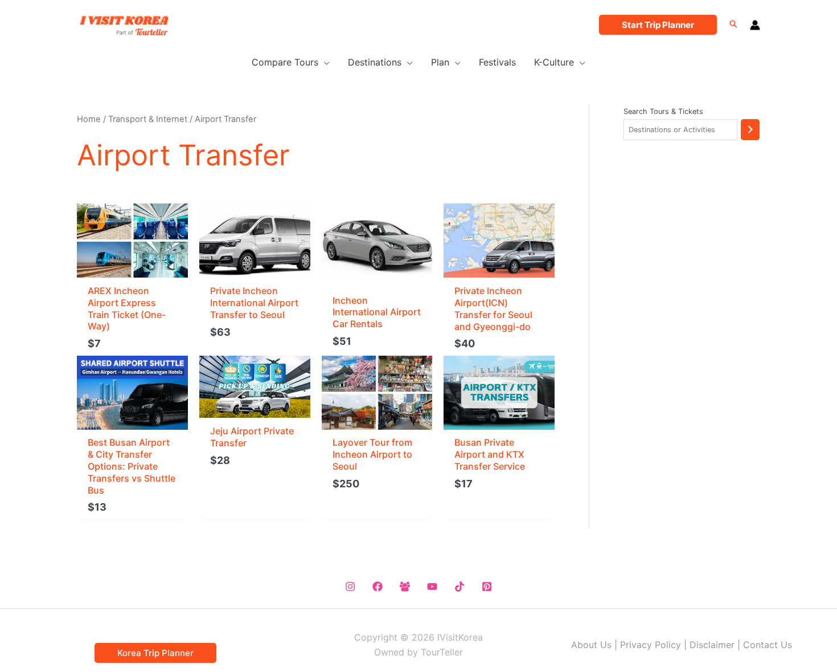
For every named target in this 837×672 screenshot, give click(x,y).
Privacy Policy (650, 644)
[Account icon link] (755, 25)
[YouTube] (432, 586)
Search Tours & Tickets (663, 111)
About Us (591, 644)
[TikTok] (459, 586)
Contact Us (767, 644)
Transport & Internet (147, 119)
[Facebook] (377, 586)
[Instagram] (350, 586)
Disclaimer (712, 644)
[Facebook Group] (405, 586)
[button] (658, 25)
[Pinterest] (487, 586)
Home (89, 119)
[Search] (750, 129)
